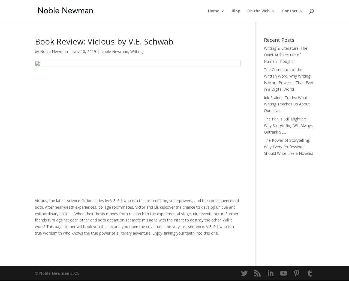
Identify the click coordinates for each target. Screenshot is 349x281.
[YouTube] (283, 273)
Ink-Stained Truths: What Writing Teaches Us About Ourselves (287, 104)
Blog (236, 11)
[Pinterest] (296, 273)
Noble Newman (54, 51)
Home (213, 11)
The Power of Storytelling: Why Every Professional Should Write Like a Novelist (288, 147)
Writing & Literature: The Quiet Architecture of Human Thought (285, 55)
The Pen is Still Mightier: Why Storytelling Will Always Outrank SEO (288, 125)
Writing (136, 51)
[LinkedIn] (270, 273)
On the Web (258, 11)
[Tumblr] (309, 273)
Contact (290, 11)
